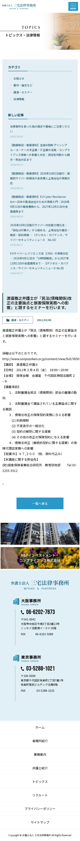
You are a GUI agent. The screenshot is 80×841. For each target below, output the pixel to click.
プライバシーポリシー (40, 808)
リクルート (40, 795)
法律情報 (18, 99)
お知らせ (18, 78)
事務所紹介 (40, 740)
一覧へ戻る (40, 503)
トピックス (40, 781)
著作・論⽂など (22, 85)
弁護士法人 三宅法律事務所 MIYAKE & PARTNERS (19, 6)
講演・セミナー (22, 92)
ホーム (40, 727)
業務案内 (40, 754)
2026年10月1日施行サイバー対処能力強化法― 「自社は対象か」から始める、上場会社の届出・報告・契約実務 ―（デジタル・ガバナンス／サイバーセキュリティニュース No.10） (40, 234)
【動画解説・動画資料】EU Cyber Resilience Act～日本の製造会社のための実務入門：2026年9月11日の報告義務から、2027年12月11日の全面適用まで (40, 206)
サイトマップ (40, 822)
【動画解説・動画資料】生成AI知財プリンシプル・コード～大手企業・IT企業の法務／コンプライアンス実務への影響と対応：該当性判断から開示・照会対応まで (40, 154)
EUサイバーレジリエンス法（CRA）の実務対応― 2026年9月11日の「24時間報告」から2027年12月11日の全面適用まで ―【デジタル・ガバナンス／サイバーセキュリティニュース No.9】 (39, 263)
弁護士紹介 (40, 768)
